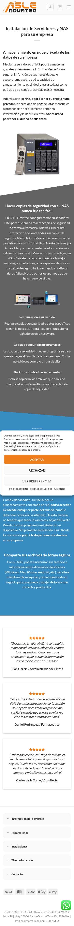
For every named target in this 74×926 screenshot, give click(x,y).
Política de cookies (18, 488)
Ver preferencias (37, 481)
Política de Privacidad (41, 488)
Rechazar (37, 470)
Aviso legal (59, 488)
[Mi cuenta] (50, 7)
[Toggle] (8, 819)
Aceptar (37, 459)
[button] (60, 7)
